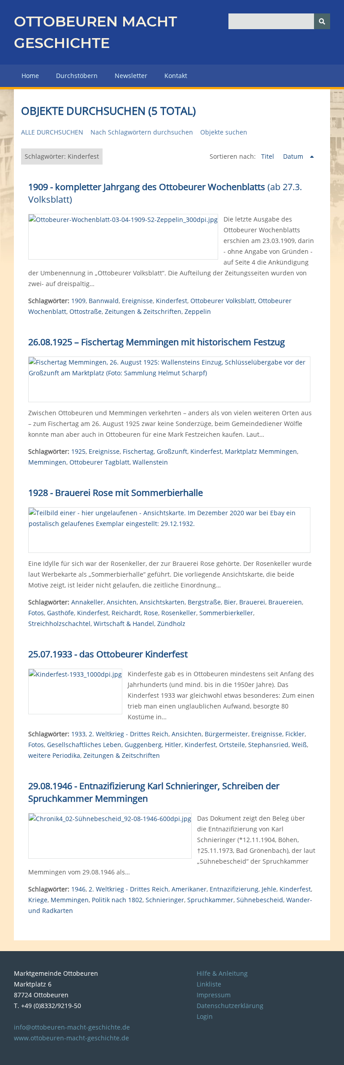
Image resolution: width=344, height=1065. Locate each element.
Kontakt (175, 75)
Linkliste (209, 984)
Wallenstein (150, 462)
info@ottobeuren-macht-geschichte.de (72, 1027)
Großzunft (172, 451)
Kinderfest (171, 300)
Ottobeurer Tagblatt (99, 462)
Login (205, 1016)
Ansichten (122, 602)
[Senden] (322, 21)
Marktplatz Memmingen (261, 451)
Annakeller (87, 602)
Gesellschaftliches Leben (84, 744)
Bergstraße (204, 602)
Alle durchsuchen (52, 132)
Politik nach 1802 (117, 899)
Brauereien (285, 602)
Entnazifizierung (234, 889)
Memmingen (47, 462)
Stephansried (268, 744)
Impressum (214, 995)
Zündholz (171, 623)
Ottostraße (85, 311)
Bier (230, 602)
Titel (268, 156)
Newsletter (131, 75)
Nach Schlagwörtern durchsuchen (141, 132)
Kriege (37, 899)
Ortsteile (232, 744)
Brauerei (252, 602)
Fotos (36, 613)
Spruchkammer (210, 899)
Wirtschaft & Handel (124, 623)
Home (30, 75)
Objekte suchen (223, 132)
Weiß (299, 744)
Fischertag (138, 451)
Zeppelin (198, 311)
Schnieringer (165, 899)
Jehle (269, 889)
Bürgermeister (226, 734)
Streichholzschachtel (59, 623)
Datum (294, 156)
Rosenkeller (178, 613)
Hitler (173, 744)
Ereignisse (137, 300)
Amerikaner (189, 889)
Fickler (295, 734)
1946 (78, 889)
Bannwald (104, 300)
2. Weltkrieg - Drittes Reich (128, 734)
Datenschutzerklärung (230, 1005)
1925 (78, 451)
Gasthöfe (60, 613)
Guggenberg (143, 744)
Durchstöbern (77, 75)
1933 (78, 734)
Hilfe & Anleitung (222, 973)
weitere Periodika (54, 755)
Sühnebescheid (259, 899)
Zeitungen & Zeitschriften (143, 311)
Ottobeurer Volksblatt (222, 300)
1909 (78, 300)
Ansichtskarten (162, 602)
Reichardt (126, 613)
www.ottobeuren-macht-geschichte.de (71, 1038)
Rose (151, 613)
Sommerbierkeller (226, 613)
